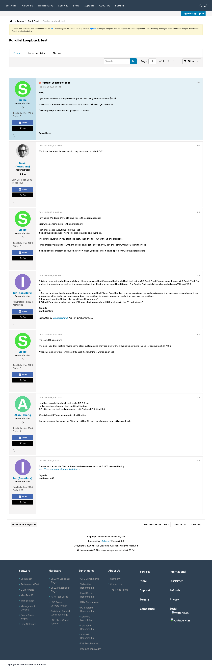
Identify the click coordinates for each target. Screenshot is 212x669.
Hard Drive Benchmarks (87, 595)
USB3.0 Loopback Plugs (60, 580)
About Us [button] (104, 5)
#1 (198, 82)
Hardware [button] (27, 5)
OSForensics (27, 589)
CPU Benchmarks (89, 578)
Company (115, 578)
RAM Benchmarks (89, 602)
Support (89, 5)
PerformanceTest (30, 584)
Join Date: (18, 113)
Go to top (194, 524)
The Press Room (119, 589)
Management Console (28, 608)
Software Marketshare (87, 618)
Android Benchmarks (87, 636)
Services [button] (63, 5)
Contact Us (179, 524)
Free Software (28, 624)
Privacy (174, 599)
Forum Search (152, 524)
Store (143, 581)
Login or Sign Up (192, 13)
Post (24, 128)
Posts (16, 53)
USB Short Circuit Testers (60, 622)
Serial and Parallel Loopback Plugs (60, 613)
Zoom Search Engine (28, 617)
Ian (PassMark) (60, 318)
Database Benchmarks (87, 627)
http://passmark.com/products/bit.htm (59, 469)
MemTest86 (27, 595)
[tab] (16, 53)
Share (24, 123)
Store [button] (76, 5)
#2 (198, 145)
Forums (119, 5)
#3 (198, 212)
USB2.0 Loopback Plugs (60, 589)
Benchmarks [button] (45, 5)
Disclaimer (176, 581)
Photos (57, 53)
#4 (198, 275)
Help (166, 524)
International (178, 571)
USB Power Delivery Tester (59, 604)
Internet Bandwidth (90, 648)
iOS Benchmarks (89, 643)
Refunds (175, 590)
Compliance (147, 609)
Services (145, 571)
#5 (198, 334)
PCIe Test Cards (59, 596)
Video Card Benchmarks (87, 586)
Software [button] (11, 5)
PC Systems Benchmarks (87, 609)
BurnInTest (26, 578)
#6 (198, 397)
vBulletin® (106, 541)
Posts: (16, 116)
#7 (198, 460)
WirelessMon (27, 600)
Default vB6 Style (22, 524)
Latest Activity (36, 53)
